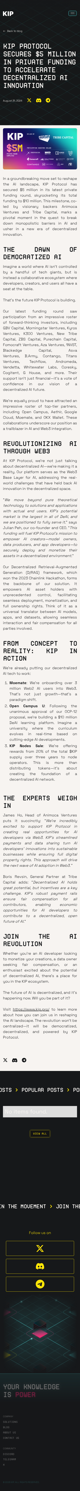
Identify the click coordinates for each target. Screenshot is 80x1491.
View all (40, 1133)
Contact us (11, 1438)
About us (9, 1432)
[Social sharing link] (29, 100)
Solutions (10, 1422)
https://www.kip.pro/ (31, 1009)
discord (8, 1454)
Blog (6, 1427)
